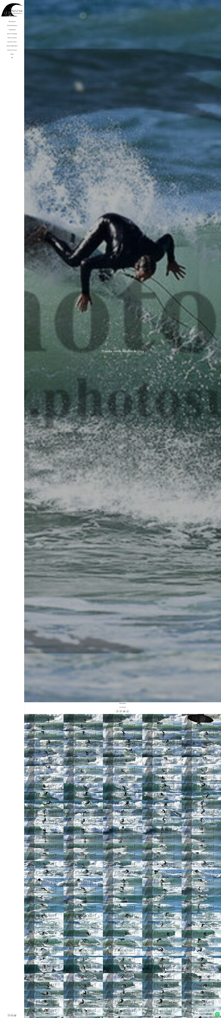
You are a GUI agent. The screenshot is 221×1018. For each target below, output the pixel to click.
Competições (12, 29)
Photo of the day (12, 38)
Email (12, 54)
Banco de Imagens (12, 34)
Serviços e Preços (12, 50)
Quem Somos (12, 21)
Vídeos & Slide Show (12, 46)
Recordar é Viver (12, 42)
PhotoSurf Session (12, 25)
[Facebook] (9, 1015)
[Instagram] (12, 1015)
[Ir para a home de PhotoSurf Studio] (12, 9)
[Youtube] (15, 1015)
